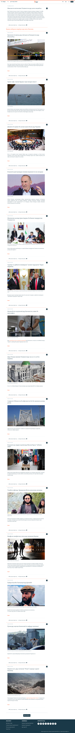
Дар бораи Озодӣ (9, 723)
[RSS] (53, 724)
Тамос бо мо (8, 729)
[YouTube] (66, 2)
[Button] (13, 25)
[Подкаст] (55, 724)
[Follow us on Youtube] (43, 724)
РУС (63, 1)
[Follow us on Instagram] (46, 724)
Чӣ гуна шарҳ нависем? (10, 727)
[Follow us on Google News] (38, 724)
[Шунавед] (69, 2)
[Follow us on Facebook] (41, 724)
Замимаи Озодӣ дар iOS (26, 725)
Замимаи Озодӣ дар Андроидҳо (27, 723)
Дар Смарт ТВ (24, 727)
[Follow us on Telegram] (51, 724)
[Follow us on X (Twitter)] (48, 724)
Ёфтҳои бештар (27, 715)
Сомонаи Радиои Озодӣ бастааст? (12, 725)
